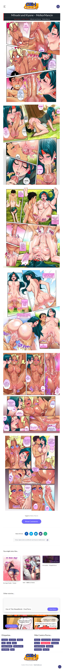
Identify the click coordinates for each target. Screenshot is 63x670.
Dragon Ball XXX (39, 646)
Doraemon (55, 643)
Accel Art (12, 640)
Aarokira (4, 640)
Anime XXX (56, 640)
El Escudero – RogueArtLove (50, 565)
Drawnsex (49, 646)
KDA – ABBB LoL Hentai (29, 582)
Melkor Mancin (34, 515)
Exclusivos (38, 649)
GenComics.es (38, 665)
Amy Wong (5, 649)
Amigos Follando (6, 646)
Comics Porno (25, 19)
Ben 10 (37, 643)
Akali (8, 643)
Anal (12, 649)
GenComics (17, 19)
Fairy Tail (46, 649)
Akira (14, 643)
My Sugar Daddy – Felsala (9, 583)
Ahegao (20, 640)
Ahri (3, 643)
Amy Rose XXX (18, 646)
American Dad (46, 640)
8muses (37, 640)
